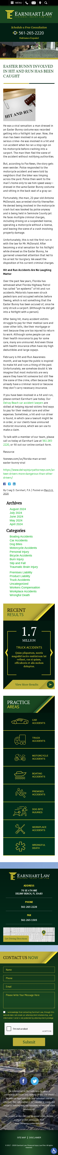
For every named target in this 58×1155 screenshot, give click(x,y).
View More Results (26, 684)
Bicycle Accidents (21, 555)
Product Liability (20, 576)
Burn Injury (17, 559)
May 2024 (16, 520)
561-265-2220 (31, 33)
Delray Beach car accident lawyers (23, 402)
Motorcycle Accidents (23, 547)
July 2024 (16, 512)
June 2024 (16, 516)
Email (33, 3)
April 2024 (16, 524)
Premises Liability (21, 572)
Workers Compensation (25, 587)
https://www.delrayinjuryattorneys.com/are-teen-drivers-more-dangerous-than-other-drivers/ (30, 473)
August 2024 (18, 509)
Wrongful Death (20, 595)
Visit (40, 3)
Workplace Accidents (23, 591)
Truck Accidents (20, 579)
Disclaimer (35, 1137)
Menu (18, 2)
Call (27, 3)
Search (46, 3)
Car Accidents (19, 540)
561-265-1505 (29, 920)
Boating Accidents (21, 536)
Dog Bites (16, 544)
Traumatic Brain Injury (24, 566)
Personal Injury (19, 551)
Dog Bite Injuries (37, 810)
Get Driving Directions (16, 938)
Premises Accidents (38, 793)
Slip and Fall (18, 563)
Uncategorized (19, 583)
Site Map (21, 1137)
